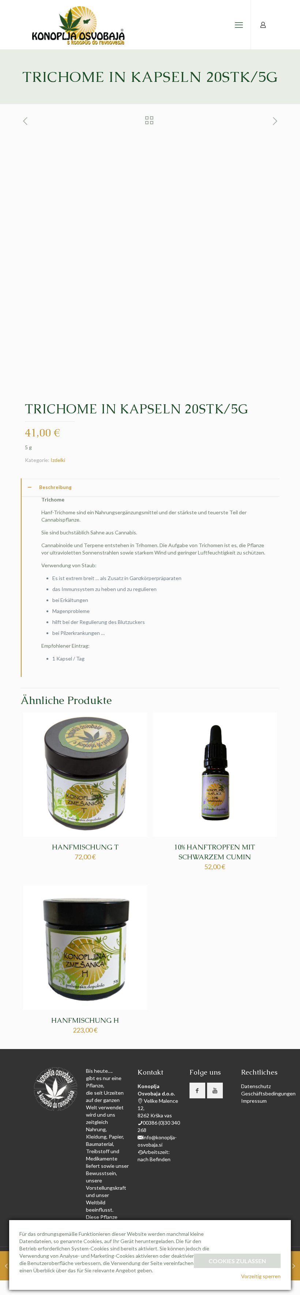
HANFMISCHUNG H (85, 1020)
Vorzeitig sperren (261, 1276)
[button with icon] (197, 1090)
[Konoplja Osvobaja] (79, 24)
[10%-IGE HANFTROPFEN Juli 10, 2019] (6, 1265)
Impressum (254, 1101)
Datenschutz (256, 1086)
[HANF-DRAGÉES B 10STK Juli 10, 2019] (293, 1265)
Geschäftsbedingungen (268, 1093)
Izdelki (57, 460)
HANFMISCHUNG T (85, 847)
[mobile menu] (239, 25)
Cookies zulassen (237, 1260)
